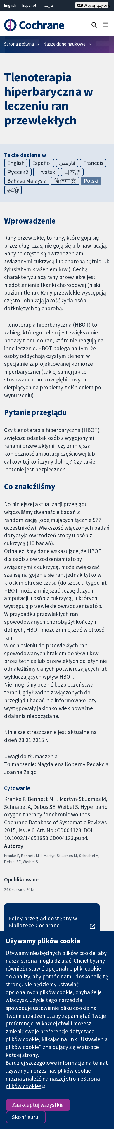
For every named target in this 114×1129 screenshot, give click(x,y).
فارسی (48, 5)
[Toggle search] (94, 24)
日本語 (72, 171)
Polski (91, 180)
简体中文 (65, 180)
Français (93, 162)
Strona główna (19, 44)
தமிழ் (13, 189)
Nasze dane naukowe (64, 44)
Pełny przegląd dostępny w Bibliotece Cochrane (42, 922)
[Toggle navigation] (105, 24)
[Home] (34, 25)
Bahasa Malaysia (26, 180)
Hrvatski (46, 171)
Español (29, 5)
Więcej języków (95, 5)
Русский (18, 171)
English (10, 5)
